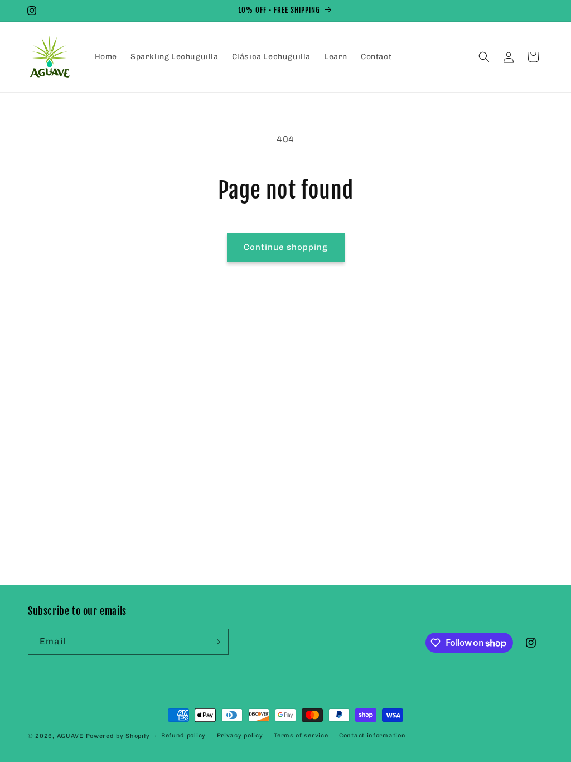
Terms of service (301, 735)
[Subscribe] (216, 642)
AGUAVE (70, 736)
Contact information (372, 735)
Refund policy (183, 735)
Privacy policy (240, 735)
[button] (484, 57)
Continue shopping (286, 247)
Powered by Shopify (118, 736)
